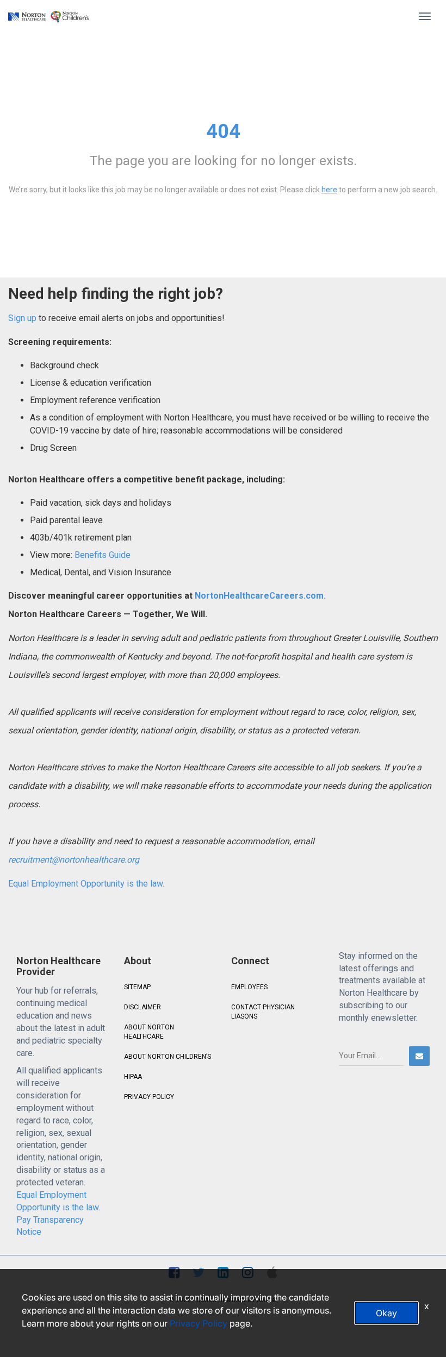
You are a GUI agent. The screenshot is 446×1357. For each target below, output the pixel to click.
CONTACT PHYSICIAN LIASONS (263, 1011)
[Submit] (419, 1056)
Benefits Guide (101, 555)
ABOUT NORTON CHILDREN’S (167, 1056)
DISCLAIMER (142, 1007)
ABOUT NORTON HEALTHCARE (149, 1031)
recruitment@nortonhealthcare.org (73, 860)
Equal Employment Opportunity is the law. (86, 883)
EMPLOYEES (249, 987)
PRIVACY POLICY (149, 1097)
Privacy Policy (198, 1323)
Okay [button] (386, 1313)
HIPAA (133, 1076)
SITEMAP (137, 987)
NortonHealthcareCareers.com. (259, 595)
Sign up (22, 318)
